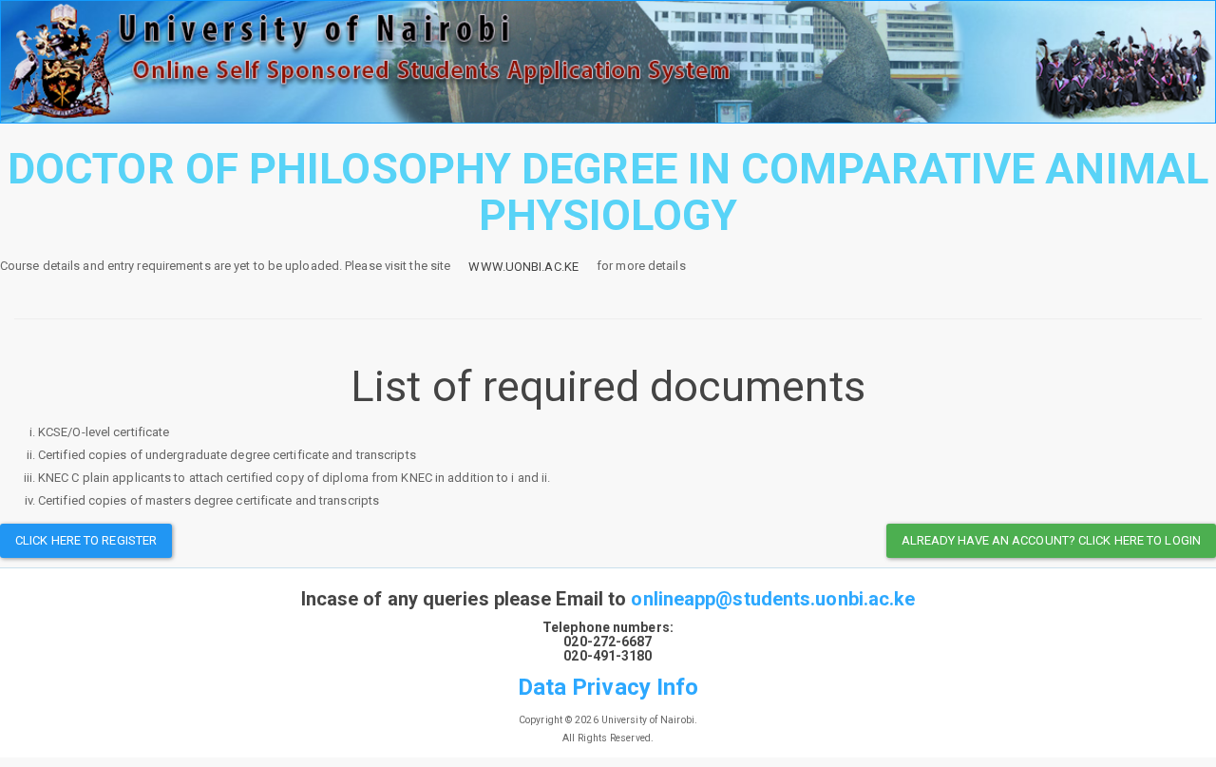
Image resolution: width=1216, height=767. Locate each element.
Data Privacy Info (608, 687)
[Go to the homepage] (608, 62)
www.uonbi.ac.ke (523, 266)
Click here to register (86, 540)
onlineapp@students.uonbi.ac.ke (773, 598)
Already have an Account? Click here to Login (1051, 540)
